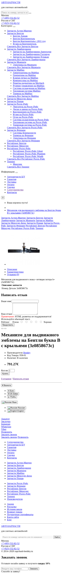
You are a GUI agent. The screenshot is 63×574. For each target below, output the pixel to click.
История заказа (14, 509)
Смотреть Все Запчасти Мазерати (24, 67)
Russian (21, 408)
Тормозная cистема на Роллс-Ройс (30, 125)
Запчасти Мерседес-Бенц (19, 99)
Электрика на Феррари (24, 138)
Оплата (10, 184)
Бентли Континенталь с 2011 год (29, 41)
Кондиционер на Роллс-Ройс (27, 112)
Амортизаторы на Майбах (26, 72)
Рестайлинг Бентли (16, 143)
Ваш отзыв (6, 314)
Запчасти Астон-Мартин (19, 31)
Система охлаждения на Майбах (29, 88)
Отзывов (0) (13, 274)
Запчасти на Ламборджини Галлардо (31, 54)
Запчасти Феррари (16, 130)
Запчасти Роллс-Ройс (17, 104)
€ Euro (11, 391)
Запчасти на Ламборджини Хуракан (31, 57)
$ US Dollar (13, 394)
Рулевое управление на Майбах (28, 85)
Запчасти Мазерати (16, 62)
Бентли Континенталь (24, 38)
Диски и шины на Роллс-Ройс (28, 109)
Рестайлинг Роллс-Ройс (19, 148)
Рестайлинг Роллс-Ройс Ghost (28, 151)
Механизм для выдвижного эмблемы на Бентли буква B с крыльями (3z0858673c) (34, 211)
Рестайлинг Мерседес (18, 146)
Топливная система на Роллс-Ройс (30, 122)
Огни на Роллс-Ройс (23, 117)
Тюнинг (11, 161)
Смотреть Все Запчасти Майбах (23, 96)
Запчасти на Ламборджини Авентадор (32, 51)
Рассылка (11, 506)
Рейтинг (5, 322)
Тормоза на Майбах (22, 93)
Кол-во (4, 370)
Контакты (12, 192)
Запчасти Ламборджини (19, 49)
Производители (15, 499)
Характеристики (15, 272)
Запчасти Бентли (15, 33)
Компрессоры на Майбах (25, 80)
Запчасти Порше (15, 101)
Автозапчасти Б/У (16, 176)
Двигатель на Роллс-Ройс (25, 106)
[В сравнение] (5, 328)
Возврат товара (14, 512)
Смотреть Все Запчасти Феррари (23, 140)
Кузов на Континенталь (24, 44)
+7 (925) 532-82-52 (10, 23)
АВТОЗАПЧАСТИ (10, 2)
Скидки (11, 187)
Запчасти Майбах (15, 70)
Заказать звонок (9, 437)
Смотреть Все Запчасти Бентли (22, 46)
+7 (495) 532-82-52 (10, 18)
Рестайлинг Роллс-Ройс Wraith (28, 156)
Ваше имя (6, 301)
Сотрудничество (15, 190)
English (20, 411)
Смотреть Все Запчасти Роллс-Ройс (24, 127)
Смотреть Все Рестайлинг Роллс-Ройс (26, 159)
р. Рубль (12, 397)
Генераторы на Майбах (24, 75)
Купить (5, 374)
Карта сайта (13, 517)
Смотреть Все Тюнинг (18, 167)
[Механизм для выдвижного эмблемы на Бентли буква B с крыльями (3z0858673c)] (23, 264)
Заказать (34, 569)
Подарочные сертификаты (20, 514)
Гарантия (11, 179)
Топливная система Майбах (27, 91)
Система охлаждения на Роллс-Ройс (31, 119)
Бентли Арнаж (20, 36)
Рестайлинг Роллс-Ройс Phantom (29, 153)
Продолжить (7, 325)
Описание (12, 269)
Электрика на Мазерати (25, 65)
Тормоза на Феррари (23, 135)
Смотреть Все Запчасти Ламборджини (26, 59)
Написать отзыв (21, 378)
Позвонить (23, 437)
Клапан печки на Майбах (25, 78)
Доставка (11, 182)
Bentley (26, 352)
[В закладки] (2, 328)
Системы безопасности (24, 133)
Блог (9, 519)
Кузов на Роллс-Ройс (23, 114)
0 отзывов (6, 378)
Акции (10, 504)
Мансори (17, 164)
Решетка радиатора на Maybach (28, 83)
